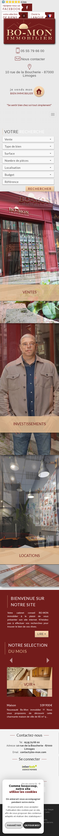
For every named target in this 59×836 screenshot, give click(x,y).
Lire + (41, 634)
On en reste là (29, 783)
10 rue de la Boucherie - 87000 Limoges (29, 73)
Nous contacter (33, 59)
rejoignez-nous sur (11, 7)
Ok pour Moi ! (32, 825)
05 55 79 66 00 (32, 51)
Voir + (29, 684)
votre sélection (10, 16)
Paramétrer (14, 825)
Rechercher (39, 188)
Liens (47, 812)
